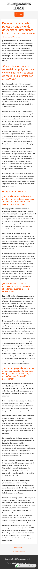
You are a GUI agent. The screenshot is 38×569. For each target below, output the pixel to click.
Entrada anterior (19, 547)
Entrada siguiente (19, 551)
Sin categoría (7, 37)
